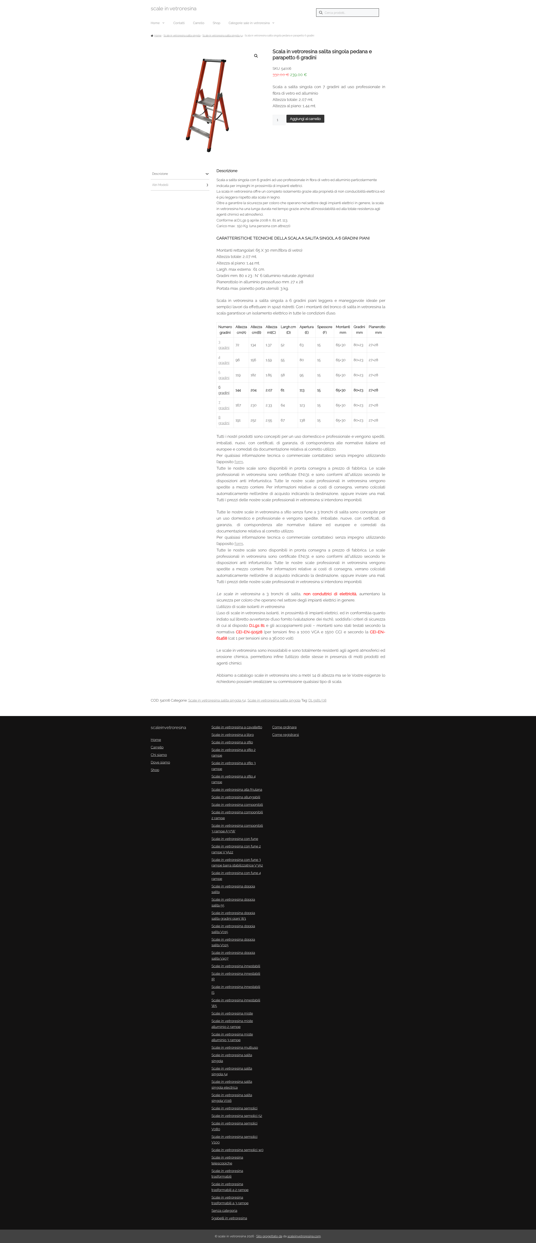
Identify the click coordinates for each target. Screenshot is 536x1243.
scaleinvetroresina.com (304, 1236)
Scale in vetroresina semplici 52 (236, 1116)
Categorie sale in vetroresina (249, 23)
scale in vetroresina (173, 8)
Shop (216, 23)
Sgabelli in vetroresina (229, 1218)
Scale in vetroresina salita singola (182, 35)
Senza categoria (224, 1210)
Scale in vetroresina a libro (232, 735)
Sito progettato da (269, 1236)
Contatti (179, 23)
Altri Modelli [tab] (160, 185)
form (238, 461)
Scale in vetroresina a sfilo (232, 742)
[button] (256, 56)
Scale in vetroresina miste (232, 1013)
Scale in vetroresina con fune (234, 839)
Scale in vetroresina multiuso (234, 1047)
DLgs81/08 (317, 700)
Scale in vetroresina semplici (234, 1108)
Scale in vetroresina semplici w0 (237, 1150)
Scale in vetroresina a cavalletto (236, 727)
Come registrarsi (285, 735)
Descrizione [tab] (160, 173)
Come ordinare (284, 727)
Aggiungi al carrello (305, 119)
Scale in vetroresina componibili (237, 804)
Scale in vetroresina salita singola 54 (222, 35)
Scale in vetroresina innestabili (235, 966)
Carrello (198, 23)
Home (155, 23)
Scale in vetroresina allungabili (235, 797)
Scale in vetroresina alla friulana (236, 789)
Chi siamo (159, 755)
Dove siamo (160, 762)
